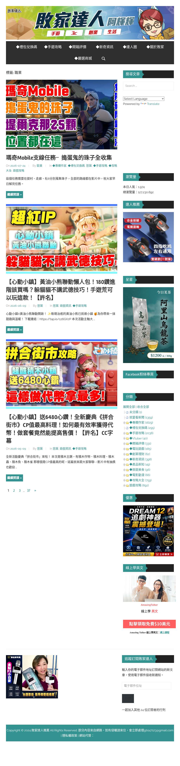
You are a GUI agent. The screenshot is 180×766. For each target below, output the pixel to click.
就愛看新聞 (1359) (141, 417)
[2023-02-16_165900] (148, 261)
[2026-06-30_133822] (32, 697)
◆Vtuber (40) (138, 438)
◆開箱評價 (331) (140, 443)
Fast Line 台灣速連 (106, 735)
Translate (153, 104)
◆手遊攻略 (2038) (141, 433)
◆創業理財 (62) (139, 454)
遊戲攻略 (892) (139, 485)
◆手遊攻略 (53, 47)
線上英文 (129, 578)
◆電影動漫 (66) (139, 475)
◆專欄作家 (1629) (141, 422)
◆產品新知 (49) (139, 464)
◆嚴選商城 (83, 58)
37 (28, 490)
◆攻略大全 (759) (140, 480)
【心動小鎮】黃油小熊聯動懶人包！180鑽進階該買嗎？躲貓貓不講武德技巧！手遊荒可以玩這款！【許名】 (60, 290)
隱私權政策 (69, 735)
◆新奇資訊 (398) (140, 459)
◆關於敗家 (155, 47)
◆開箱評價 (77, 47)
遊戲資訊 (65, 305)
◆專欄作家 (59, 165)
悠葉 (89, 165)
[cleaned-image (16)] (148, 362)
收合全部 (143, 407)
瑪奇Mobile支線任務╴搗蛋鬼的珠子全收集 (59, 157)
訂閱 (128, 698)
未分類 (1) (135, 412)
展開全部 (129, 407)
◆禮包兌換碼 (26, 47)
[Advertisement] (149, 135)
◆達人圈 (130, 47)
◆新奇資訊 (104, 47)
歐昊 (39, 165)
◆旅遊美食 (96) (139, 469)
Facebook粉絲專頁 (140, 374)
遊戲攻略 (18, 170)
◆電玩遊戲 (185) (140, 448)
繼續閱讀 (13, 194)
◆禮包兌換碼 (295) (142, 428)
